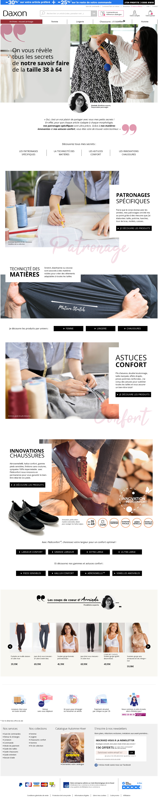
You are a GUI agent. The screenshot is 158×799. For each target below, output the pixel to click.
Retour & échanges (12, 737)
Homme (144, 21)
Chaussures (112, 21)
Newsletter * (133, 6)
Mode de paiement (11, 746)
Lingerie (80, 21)
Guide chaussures (11, 752)
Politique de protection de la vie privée (108, 759)
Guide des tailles (10, 749)
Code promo (114, 795)
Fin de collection (36, 746)
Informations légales (82, 795)
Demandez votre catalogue (73, 764)
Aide (148, 6)
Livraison (7, 740)
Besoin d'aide (9, 758)
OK (131, 752)
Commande (8, 743)
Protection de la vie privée (61, 795)
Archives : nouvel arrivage (21, 21)
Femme (54, 21)
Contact (155, 6)
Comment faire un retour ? (111, 6)
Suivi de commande (92, 6)
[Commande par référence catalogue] (102, 13)
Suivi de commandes (12, 734)
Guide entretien (10, 755)
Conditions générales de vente (38, 795)
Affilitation (126, 795)
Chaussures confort (38, 740)
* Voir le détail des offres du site (11, 721)
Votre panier (150, 16)
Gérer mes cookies (99, 795)
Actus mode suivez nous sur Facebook (115, 765)
